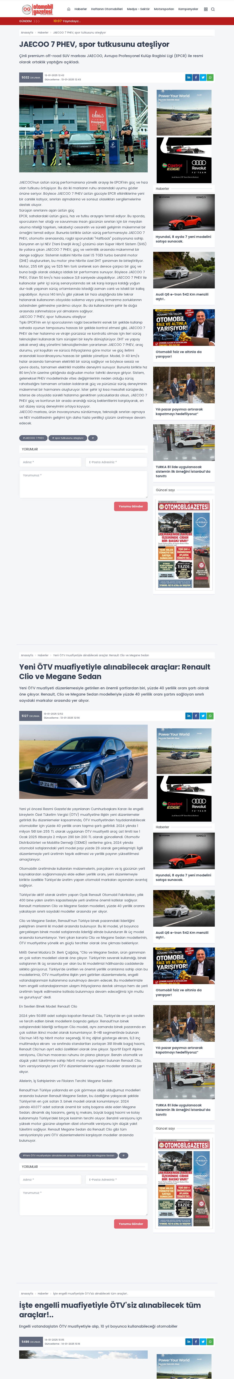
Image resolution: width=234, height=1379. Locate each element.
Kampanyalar (188, 9)
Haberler (81, 9)
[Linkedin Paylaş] (188, 77)
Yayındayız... (67, 21)
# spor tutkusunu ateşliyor (68, 438)
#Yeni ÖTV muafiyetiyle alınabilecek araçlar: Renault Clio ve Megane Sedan (68, 1155)
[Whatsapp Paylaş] (210, 77)
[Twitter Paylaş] (203, 77)
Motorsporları (164, 9)
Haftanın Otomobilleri (107, 9)
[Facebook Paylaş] (196, 77)
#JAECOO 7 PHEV (33, 438)
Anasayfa (27, 32)
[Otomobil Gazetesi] (37, 9)
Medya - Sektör (138, 9)
